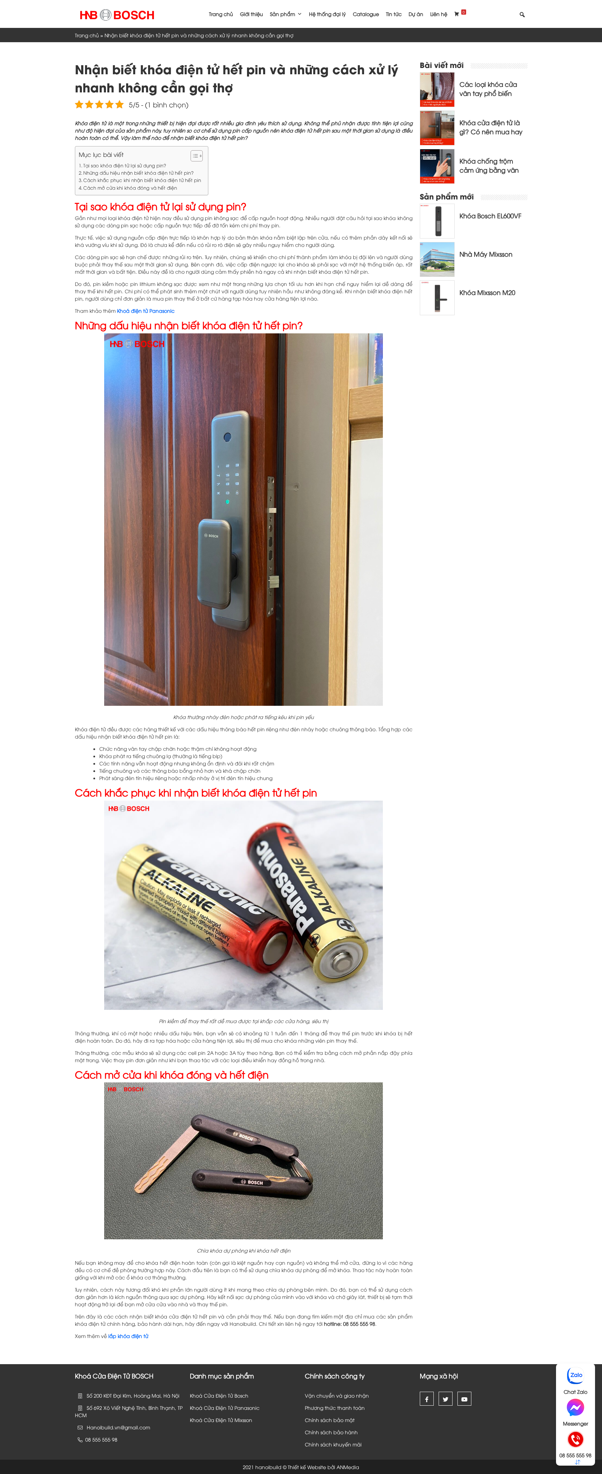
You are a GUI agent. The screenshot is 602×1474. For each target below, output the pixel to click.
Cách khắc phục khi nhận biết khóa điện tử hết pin (142, 180)
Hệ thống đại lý (327, 13)
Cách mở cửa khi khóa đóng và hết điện (130, 187)
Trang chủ (221, 13)
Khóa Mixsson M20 (487, 292)
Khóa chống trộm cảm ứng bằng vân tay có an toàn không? (489, 174)
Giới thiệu (251, 13)
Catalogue (366, 13)
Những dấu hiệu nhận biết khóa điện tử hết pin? (138, 172)
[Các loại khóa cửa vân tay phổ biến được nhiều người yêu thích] (437, 88)
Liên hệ (438, 13)
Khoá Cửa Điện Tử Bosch (219, 1395)
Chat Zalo (575, 1391)
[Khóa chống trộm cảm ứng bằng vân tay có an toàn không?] (437, 165)
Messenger (575, 1423)
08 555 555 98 (575, 1455)
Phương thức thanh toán (335, 1407)
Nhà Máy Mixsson (486, 253)
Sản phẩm (282, 13)
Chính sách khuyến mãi (333, 1444)
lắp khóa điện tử (128, 1335)
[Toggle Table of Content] (193, 156)
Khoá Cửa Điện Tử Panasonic (225, 1407)
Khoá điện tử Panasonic (146, 310)
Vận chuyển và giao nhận (337, 1395)
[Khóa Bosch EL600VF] (437, 220)
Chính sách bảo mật (330, 1419)
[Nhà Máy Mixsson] (437, 258)
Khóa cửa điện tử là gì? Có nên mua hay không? (491, 131)
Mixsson (244, 1419)
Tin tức (394, 13)
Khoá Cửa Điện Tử (212, 1419)
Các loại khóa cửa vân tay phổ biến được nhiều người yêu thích (493, 97)
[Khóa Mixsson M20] (437, 297)
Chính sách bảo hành (331, 1432)
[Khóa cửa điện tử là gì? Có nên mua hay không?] (437, 127)
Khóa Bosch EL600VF (491, 215)
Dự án (416, 13)
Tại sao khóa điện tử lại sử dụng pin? (124, 165)
